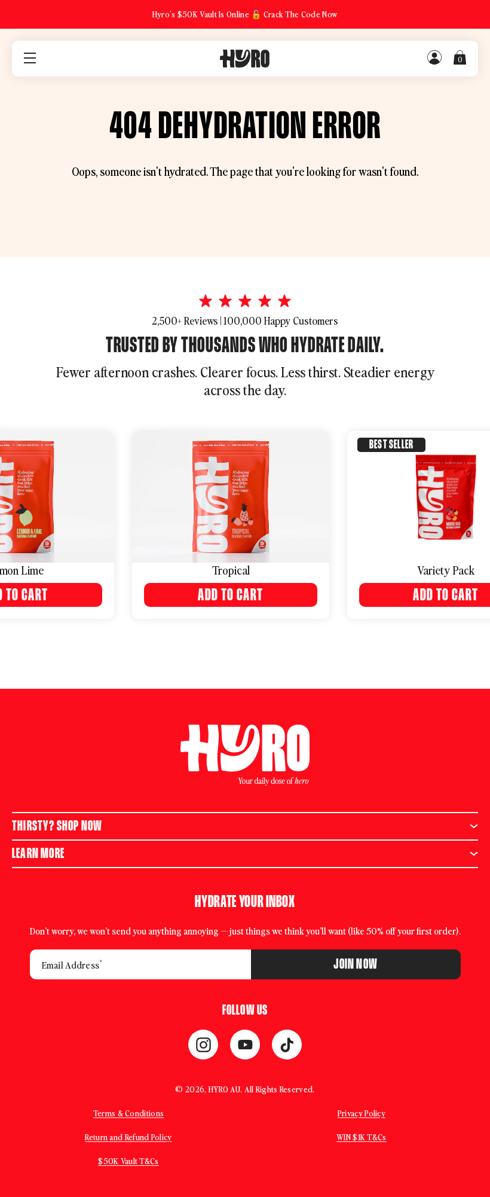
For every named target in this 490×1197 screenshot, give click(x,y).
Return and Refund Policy (128, 1137)
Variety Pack (342, 569)
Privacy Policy (361, 1113)
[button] (245, 826)
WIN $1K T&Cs (361, 1137)
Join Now (355, 964)
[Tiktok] (287, 1044)
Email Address (72, 964)
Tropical (127, 569)
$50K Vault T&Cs (128, 1161)
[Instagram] (203, 1044)
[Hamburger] (30, 59)
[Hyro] (245, 59)
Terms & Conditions (128, 1113)
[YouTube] (245, 1044)
